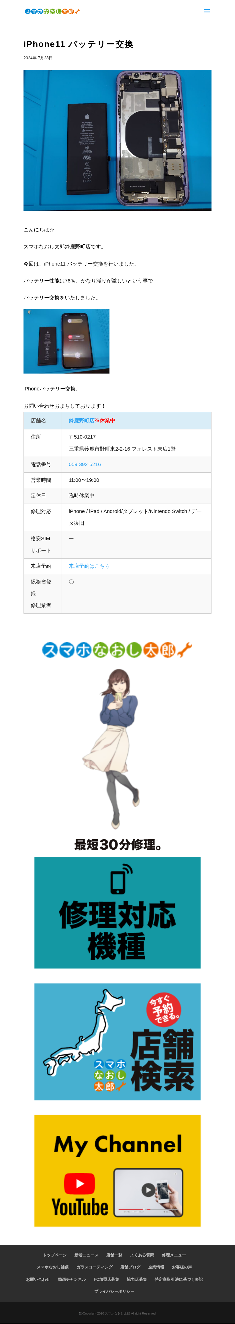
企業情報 (156, 1267)
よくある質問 (142, 1255)
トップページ (55, 1255)
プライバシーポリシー (114, 1291)
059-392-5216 (85, 464)
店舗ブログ (130, 1267)
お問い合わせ (38, 1279)
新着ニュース (87, 1255)
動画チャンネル (72, 1279)
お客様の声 (182, 1267)
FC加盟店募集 (106, 1279)
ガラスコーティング (95, 1267)
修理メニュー (174, 1255)
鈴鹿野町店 (82, 420)
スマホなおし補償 (53, 1267)
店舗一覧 (114, 1255)
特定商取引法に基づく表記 (179, 1279)
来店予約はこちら (89, 566)
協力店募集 (137, 1279)
